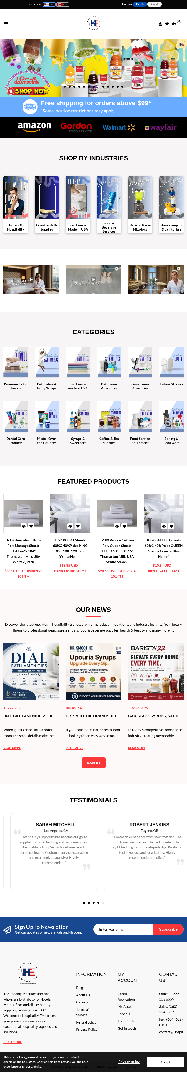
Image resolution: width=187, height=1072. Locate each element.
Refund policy (86, 1022)
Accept (165, 1062)
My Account (127, 1006)
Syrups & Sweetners (78, 441)
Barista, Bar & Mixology (140, 227)
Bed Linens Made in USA (78, 227)
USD (51, 4)
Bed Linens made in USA (78, 386)
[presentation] (91, 65)
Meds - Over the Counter (46, 441)
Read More (12, 1042)
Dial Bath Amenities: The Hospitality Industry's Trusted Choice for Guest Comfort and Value (31, 716)
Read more (12, 748)
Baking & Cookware (171, 441)
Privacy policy (129, 1061)
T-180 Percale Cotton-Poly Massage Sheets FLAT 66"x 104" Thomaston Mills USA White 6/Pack (23, 551)
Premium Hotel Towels (15, 386)
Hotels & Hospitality (15, 227)
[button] (64, 86)
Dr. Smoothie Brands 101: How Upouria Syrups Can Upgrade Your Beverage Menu (92, 716)
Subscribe (168, 929)
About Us (83, 995)
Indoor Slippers (171, 384)
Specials (124, 1014)
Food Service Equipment (140, 441)
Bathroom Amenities (109, 386)
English (140, 4)
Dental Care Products (15, 441)
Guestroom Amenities (140, 386)
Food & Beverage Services (109, 227)
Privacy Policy (86, 1029)
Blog (79, 988)
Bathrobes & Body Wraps (47, 386)
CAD (65, 4)
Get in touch (127, 1028)
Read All (93, 763)
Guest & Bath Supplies (46, 227)
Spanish (154, 4)
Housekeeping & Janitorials (171, 227)
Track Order (127, 1021)
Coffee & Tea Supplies (109, 441)
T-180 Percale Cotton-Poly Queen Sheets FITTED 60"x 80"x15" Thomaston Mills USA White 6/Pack (117, 551)
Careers (82, 1002)
